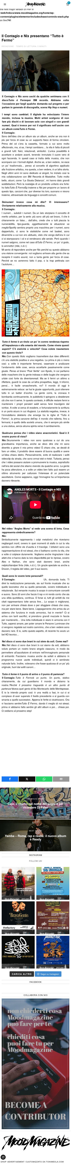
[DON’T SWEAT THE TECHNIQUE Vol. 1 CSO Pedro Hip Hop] (52, 883)
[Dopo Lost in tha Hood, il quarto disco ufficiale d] (18, 883)
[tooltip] (10, 779)
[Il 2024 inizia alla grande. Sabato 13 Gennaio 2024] (52, 917)
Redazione (8, 46)
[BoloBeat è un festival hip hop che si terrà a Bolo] (18, 952)
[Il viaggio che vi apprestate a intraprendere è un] (52, 952)
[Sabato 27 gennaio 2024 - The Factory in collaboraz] (18, 917)
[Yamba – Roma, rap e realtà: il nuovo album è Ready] (35, 835)
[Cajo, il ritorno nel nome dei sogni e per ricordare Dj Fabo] (35, 803)
